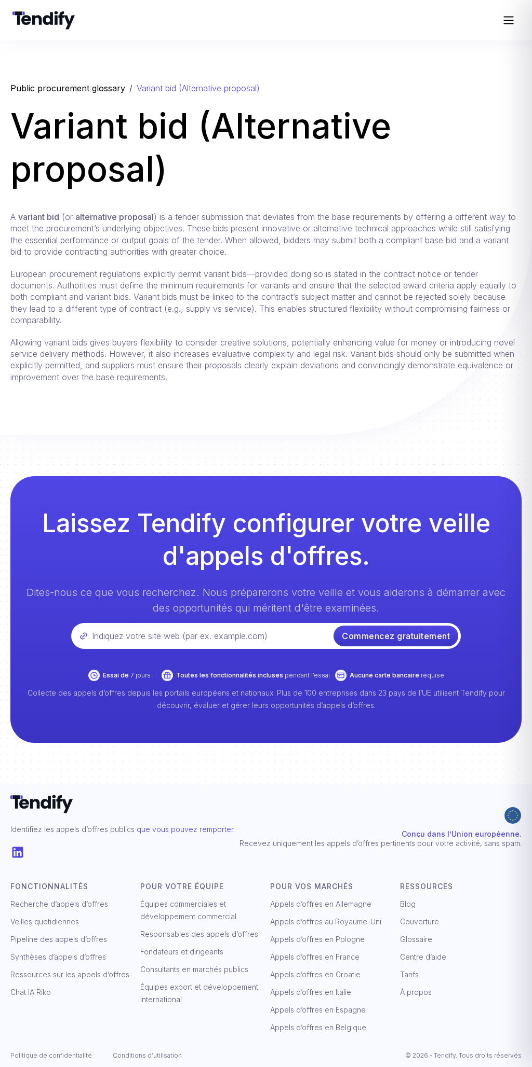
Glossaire (416, 939)
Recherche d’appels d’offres (59, 903)
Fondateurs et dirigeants (181, 951)
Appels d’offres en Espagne (318, 1009)
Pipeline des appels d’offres (58, 939)
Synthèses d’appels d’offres (58, 956)
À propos (416, 992)
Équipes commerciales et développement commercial (188, 910)
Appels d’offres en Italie (310, 992)
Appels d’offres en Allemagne (320, 903)
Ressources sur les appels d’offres (69, 974)
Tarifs (409, 974)
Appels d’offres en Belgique (318, 1027)
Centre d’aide (423, 956)
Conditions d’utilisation (147, 1055)
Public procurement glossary (67, 88)
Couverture (419, 921)
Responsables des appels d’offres (199, 934)
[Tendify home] (242, 20)
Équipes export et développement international (199, 993)
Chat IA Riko (30, 992)
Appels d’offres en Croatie (315, 974)
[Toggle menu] (509, 20)
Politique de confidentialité (51, 1055)
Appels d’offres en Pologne (317, 939)
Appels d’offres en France (315, 956)
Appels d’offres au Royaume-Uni (325, 921)
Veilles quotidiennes (44, 921)
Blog (408, 903)
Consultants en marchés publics (194, 969)
